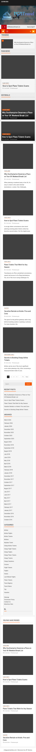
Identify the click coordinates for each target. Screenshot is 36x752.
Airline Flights (8, 533)
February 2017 (8, 507)
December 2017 (9, 476)
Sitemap (6, 597)
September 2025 (9, 438)
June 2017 (7, 495)
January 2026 (8, 426)
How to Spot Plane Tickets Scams (16, 86)
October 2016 (8, 519)
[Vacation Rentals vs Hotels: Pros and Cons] (18, 293)
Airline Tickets (8, 536)
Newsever (21, 750)
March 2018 (7, 467)
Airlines (6, 539)
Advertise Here (8, 604)
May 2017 (7, 498)
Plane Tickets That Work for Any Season (16, 403)
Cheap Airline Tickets (9, 354)
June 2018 (7, 457)
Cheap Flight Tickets (10, 549)
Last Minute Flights (9, 577)
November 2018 (9, 445)
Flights (6, 570)
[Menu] (7, 31)
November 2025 (9, 432)
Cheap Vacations (9, 561)
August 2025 (8, 442)
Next (27, 377)
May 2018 (7, 460)
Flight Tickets (8, 567)
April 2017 (7, 501)
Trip (5, 589)
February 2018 (8, 470)
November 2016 (9, 516)
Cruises (6, 564)
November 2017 (9, 479)
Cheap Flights (8, 552)
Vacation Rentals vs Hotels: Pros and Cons (16, 406)
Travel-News (6, 109)
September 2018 (9, 448)
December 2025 (9, 429)
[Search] (30, 31)
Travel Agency (8, 583)
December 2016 (9, 513)
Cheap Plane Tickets (10, 555)
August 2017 (8, 488)
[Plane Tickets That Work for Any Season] (18, 246)
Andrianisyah (14, 88)
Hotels (6, 574)
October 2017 (8, 482)
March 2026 (7, 420)
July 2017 (7, 492)
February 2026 (8, 423)
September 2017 (9, 485)
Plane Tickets (6, 83)
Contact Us (7, 602)
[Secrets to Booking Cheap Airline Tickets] (18, 340)
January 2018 (8, 473)
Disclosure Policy (9, 599)
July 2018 (7, 454)
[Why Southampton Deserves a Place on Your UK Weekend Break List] (7, 43)
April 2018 (7, 463)
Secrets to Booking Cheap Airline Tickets (16, 409)
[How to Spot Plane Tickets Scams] (18, 67)
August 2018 (8, 451)
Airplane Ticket (8, 542)
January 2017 (8, 510)
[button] (7, 31)
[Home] (3, 31)
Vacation (6, 308)
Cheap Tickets (8, 558)
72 (23, 377)
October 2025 (8, 435)
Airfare (6, 530)
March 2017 (7, 504)
